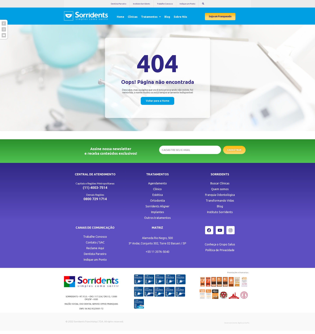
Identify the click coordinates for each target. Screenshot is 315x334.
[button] (220, 16)
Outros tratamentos (157, 217)
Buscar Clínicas (219, 183)
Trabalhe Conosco (165, 3)
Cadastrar (234, 150)
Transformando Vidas (220, 200)
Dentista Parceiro (118, 3)
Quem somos (220, 189)
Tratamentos (149, 16)
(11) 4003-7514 (95, 188)
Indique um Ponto (187, 3)
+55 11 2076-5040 (157, 251)
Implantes (157, 212)
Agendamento (157, 183)
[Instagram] (230, 230)
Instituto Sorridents (141, 3)
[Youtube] (220, 230)
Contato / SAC (95, 242)
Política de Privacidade (219, 250)
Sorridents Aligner (157, 206)
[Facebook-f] (4, 23)
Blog (167, 16)
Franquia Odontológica (220, 194)
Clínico (157, 189)
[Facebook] (209, 230)
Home (120, 16)
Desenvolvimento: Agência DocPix (236, 323)
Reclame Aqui (95, 248)
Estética (157, 194)
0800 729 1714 (95, 199)
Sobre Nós (180, 16)
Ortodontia (157, 200)
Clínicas (132, 16)
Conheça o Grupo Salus (220, 244)
